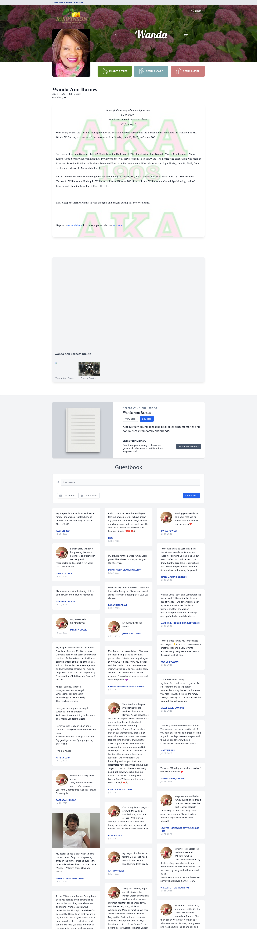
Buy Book (146, 418)
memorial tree (74, 225)
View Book (130, 418)
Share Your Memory (189, 446)
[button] (76, 830)
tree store (118, 225)
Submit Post (191, 495)
